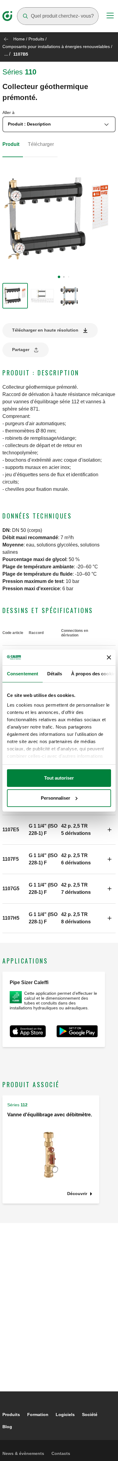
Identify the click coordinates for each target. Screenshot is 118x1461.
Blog (7, 1426)
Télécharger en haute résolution (45, 330)
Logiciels (65, 1414)
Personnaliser (55, 798)
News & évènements (23, 1453)
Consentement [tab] (22, 673)
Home (19, 38)
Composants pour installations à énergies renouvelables (56, 46)
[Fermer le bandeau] (109, 657)
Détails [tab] (54, 673)
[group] (15, 296)
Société (89, 1414)
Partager (20, 349)
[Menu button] (110, 16)
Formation (37, 1414)
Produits (36, 38)
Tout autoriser (59, 777)
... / (7, 54)
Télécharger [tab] (41, 144)
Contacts (60, 1453)
